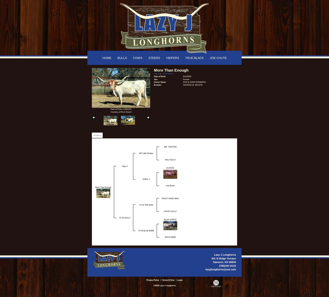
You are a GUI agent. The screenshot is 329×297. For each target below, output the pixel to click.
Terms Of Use (168, 280)
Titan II (156, 74)
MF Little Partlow (146, 153)
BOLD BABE (170, 237)
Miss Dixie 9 (170, 160)
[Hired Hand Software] (216, 283)
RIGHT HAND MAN (170, 198)
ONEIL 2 (146, 179)
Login (180, 280)
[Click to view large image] (121, 88)
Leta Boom (170, 185)
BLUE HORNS (170, 219)
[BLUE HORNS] (170, 225)
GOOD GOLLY (170, 211)
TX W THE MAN (146, 205)
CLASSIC (170, 168)
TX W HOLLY (167, 74)
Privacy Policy (152, 280)
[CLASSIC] (170, 174)
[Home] (164, 27)
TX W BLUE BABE (146, 231)
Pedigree (97, 135)
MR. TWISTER (170, 147)
